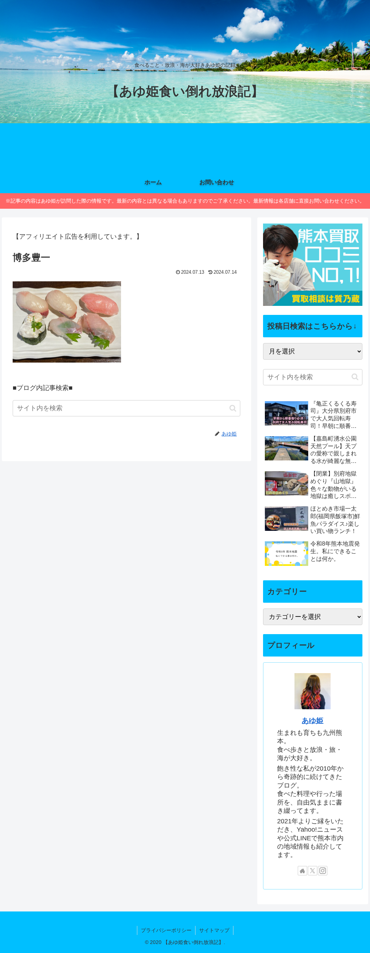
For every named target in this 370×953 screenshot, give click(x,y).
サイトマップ (214, 930)
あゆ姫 (312, 720)
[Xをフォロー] (312, 870)
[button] (233, 408)
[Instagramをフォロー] (322, 870)
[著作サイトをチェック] (302, 870)
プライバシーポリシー (166, 930)
